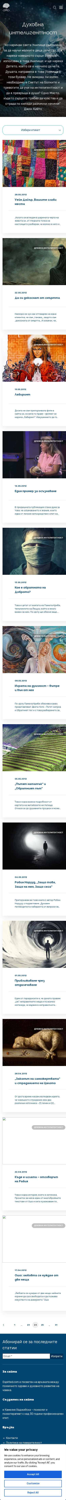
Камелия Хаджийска (18, 1409)
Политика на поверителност (24, 1442)
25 (42, 1325)
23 (28, 1325)
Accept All (33, 1474)
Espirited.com (11, 1382)
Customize (33, 1483)
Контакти (12, 1438)
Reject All (33, 1492)
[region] (33, 1472)
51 (56, 1325)
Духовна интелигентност (48, 150)
